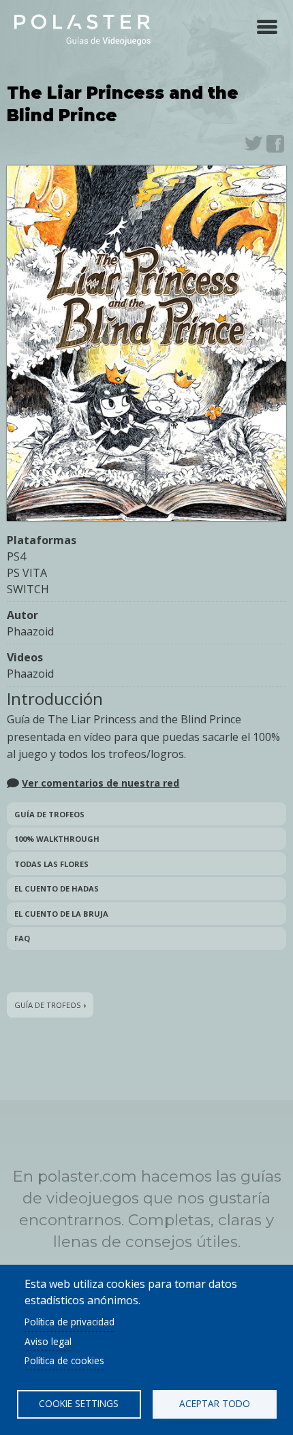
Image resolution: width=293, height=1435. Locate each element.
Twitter (253, 144)
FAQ (22, 938)
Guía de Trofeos (49, 814)
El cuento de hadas (56, 888)
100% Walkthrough (56, 839)
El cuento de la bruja (61, 914)
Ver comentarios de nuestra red (100, 782)
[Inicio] (82, 28)
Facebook (275, 144)
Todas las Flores (51, 864)
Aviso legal (48, 1341)
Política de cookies (64, 1360)
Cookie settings (79, 1403)
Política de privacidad (69, 1321)
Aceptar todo (214, 1403)
